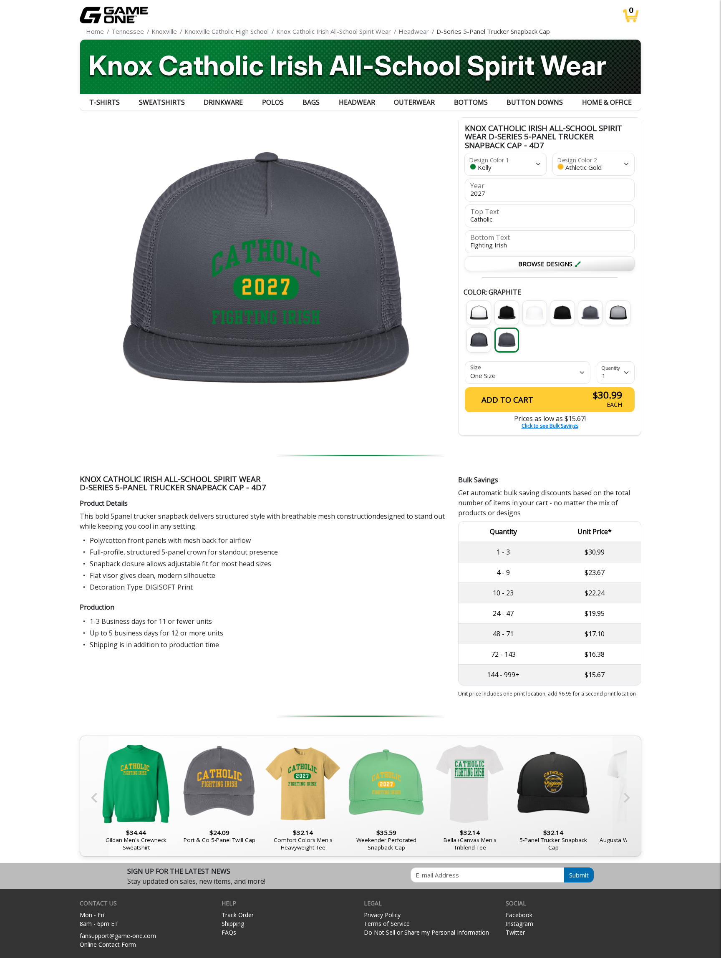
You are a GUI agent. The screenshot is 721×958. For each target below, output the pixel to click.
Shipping (233, 924)
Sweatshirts (162, 102)
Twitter (515, 932)
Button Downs (535, 102)
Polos (273, 102)
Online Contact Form (108, 944)
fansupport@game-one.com (118, 936)
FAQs (229, 932)
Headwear (357, 102)
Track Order (238, 915)
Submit (579, 875)
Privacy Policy (382, 915)
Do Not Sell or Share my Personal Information (426, 932)
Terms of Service (387, 924)
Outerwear (414, 102)
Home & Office (607, 102)
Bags (311, 102)
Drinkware (223, 102)
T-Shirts (104, 102)
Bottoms (471, 102)
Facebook (519, 915)
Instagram (519, 924)
